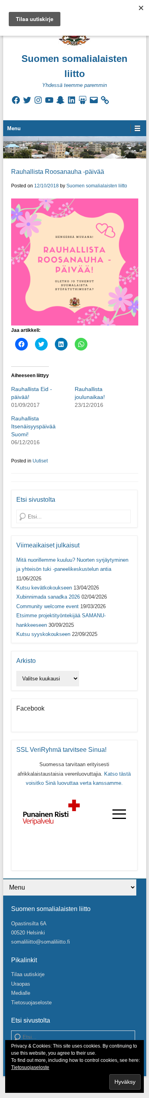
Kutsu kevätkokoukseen (44, 588)
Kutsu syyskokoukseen (43, 634)
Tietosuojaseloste (31, 1003)
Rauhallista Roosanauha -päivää (57, 171)
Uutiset (40, 461)
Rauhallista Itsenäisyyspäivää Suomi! (33, 426)
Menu (14, 128)
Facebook (30, 708)
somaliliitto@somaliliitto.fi (40, 942)
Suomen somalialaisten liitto (96, 186)
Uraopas (20, 984)
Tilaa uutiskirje (28, 974)
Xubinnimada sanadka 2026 (48, 597)
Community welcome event (47, 606)
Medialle (20, 993)
